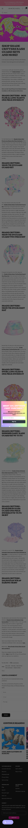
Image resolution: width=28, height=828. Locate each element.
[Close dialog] (25, 403)
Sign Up (14, 421)
